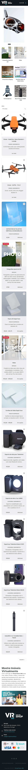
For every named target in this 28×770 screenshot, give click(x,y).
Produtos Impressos (14, 234)
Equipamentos (16, 144)
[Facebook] (11, 758)
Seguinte (21, 659)
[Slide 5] (18, 44)
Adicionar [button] (20, 237)
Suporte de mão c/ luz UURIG (14, 498)
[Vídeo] (14, 347)
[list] (14, 25)
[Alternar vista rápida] (24, 114)
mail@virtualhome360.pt (10, 736)
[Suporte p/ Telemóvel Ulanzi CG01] (14, 529)
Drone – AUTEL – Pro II (14, 185)
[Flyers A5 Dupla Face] (14, 304)
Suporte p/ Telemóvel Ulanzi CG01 (14, 544)
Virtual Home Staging (7, 79)
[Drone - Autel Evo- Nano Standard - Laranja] (14, 124)
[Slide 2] (12, 44)
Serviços (14, 272)
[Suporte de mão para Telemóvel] (14, 439)
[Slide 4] (16, 44)
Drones (10, 144)
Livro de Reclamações (20, 763)
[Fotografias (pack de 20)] (14, 254)
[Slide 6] (20, 44)
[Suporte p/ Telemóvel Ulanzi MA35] (14, 575)
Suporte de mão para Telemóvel (14, 454)
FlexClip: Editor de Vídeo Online (20, 80)
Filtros (5, 108)
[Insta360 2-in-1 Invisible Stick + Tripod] (14, 620)
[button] (14, 698)
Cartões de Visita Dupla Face (14, 410)
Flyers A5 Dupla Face (14, 319)
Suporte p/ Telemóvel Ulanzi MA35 (14, 590)
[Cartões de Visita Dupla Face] (14, 395)
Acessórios (10, 457)
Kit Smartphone (7, 98)
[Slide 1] (9, 44)
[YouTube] (14, 758)
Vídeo (20, 60)
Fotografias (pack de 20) (8, 61)
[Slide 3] (14, 44)
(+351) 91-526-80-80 (9, 731)
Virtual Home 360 (19, 768)
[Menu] (25, 3)
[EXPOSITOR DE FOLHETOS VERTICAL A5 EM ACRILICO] (14, 214)
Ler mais (14, 153)
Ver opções (20, 331)
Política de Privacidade (7, 763)
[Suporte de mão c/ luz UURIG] (14, 483)
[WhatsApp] (16, 758)
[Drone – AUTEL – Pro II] (14, 170)
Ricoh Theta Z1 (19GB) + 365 (20, 99)
